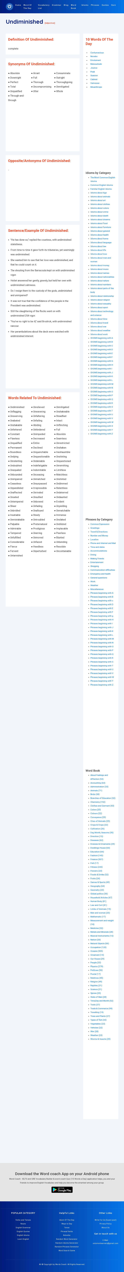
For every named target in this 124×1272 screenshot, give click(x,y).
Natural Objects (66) (99, 943)
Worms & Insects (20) (100, 1039)
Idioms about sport (99, 307)
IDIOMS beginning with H (101, 365)
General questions (98, 577)
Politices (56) (96, 970)
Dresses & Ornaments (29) (102, 844)
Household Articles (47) (101, 897)
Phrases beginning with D (101, 604)
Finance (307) (96, 859)
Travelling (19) (97, 1012)
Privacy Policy (106, 1224)
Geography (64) (97, 886)
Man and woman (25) (100, 913)
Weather (94, 585)
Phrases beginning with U (101, 669)
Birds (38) (95, 794)
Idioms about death (99, 216)
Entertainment (96, 562)
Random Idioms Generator (66, 1243)
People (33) (95, 962)
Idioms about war (98, 326)
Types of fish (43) (98, 1020)
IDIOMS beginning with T (101, 411)
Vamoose (94, 83)
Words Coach (61, 1264)
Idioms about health (99, 235)
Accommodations (98, 551)
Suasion (94, 75)
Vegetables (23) (97, 1024)
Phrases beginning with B (101, 597)
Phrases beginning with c (101, 600)
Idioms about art (98, 200)
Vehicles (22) (96, 1027)
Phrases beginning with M (102, 639)
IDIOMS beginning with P (101, 395)
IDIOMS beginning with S (101, 407)
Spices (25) (95, 993)
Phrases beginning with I (101, 623)
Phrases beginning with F (101, 612)
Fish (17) (94, 863)
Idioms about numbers (100, 284)
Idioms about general (100, 231)
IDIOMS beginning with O (101, 391)
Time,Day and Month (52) (101, 1001)
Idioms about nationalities (102, 277)
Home (18, 5)
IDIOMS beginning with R (101, 403)
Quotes (105, 5)
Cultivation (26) (97, 829)
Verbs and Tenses (23, 1220)
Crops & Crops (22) (99, 825)
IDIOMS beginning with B (101, 342)
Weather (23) (96, 1035)
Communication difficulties (102, 570)
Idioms (85, 5)
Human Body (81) (98, 901)
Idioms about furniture (100, 227)
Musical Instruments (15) (101, 936)
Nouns (23, 1224)
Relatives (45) (96, 978)
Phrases (95, 5)
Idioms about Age (98, 193)
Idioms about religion (100, 300)
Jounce (93, 68)
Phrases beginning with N (101, 642)
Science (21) (96, 989)
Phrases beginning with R (101, 658)
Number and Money (99, 535)
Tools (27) (95, 1004)
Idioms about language (100, 242)
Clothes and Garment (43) (102, 806)
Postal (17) (95, 974)
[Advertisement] (42, 127)
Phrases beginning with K (101, 631)
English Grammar (23, 1228)
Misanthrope (96, 87)
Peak (92, 72)
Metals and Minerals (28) (101, 932)
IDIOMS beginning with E (101, 353)
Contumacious (97, 52)
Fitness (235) (96, 867)
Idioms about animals (100, 196)
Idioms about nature (99, 280)
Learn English (23, 1239)
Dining (93, 554)
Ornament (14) (97, 955)
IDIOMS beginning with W (101, 422)
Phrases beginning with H (101, 619)
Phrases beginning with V (101, 673)
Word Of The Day (27, 6)
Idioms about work (99, 334)
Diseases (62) (96, 840)
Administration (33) (99, 786)
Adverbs (66, 1235)
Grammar (56, 5)
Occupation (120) (98, 947)
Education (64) (97, 852)
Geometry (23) (97, 890)
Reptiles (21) (96, 985)
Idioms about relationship (102, 296)
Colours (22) (96, 813)
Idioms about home (99, 238)
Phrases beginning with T (101, 665)
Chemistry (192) (97, 802)
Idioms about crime (99, 212)
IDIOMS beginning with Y (101, 430)
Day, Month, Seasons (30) (101, 832)
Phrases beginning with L (101, 635)
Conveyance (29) (98, 817)
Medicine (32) (96, 928)
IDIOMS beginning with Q (101, 399)
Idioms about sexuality (100, 303)
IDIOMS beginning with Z (101, 434)
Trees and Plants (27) (100, 1016)
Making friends (97, 558)
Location (94, 539)
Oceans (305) (96, 951)
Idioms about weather (100, 330)
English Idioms (23, 1235)
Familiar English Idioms (101, 189)
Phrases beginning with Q (101, 654)
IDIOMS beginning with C (101, 346)
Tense (67, 1228)
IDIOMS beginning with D (101, 349)
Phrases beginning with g (101, 616)
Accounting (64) (97, 783)
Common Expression (99, 524)
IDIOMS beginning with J (101, 372)
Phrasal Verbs (67, 1231)
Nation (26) (95, 939)
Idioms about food (99, 223)
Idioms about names (99, 273)
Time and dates (97, 547)
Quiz (113, 5)
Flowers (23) (96, 871)
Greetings (94, 528)
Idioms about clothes (100, 204)
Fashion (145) (96, 855)
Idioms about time (98, 319)
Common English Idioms (101, 185)
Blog (66, 5)
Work (92, 581)
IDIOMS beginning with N (101, 388)
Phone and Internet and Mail (103, 543)
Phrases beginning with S (101, 662)
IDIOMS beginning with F (101, 357)
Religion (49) (96, 981)
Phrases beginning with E (101, 608)
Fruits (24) (95, 878)
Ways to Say (67, 1224)
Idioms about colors (99, 208)
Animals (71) (96, 790)
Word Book (73, 6)
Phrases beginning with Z (101, 685)
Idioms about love (98, 254)
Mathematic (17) (98, 916)
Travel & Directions (99, 532)
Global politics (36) (99, 893)
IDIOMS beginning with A (101, 338)
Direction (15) (96, 836)
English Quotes (23, 1231)
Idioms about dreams (100, 219)
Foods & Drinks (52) (99, 874)
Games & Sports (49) (100, 882)
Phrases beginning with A (101, 593)
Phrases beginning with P (101, 650)
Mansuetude (96, 64)
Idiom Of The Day (66, 1220)
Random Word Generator (67, 1239)
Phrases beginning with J (101, 627)
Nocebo (93, 56)
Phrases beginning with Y (101, 681)
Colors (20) (95, 809)
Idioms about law (98, 246)
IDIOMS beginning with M (101, 384)
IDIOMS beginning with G (101, 361)
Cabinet (93, 79)
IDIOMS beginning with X (101, 426)
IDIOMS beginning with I (101, 368)
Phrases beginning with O (101, 646)
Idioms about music (99, 269)
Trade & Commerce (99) (101, 1008)
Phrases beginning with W (102, 677)
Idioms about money (99, 265)
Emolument (95, 60)
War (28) (94, 1031)
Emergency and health (100, 574)
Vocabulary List (44, 6)
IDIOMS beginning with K (101, 376)
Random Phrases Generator (67, 1247)
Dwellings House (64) (100, 848)
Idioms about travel (99, 323)
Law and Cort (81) (98, 905)
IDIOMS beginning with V (101, 418)
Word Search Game (67, 1251)
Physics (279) (96, 966)
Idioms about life (98, 250)
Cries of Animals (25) (100, 821)
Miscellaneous (97, 589)
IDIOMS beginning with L (101, 380)
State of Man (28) (98, 997)
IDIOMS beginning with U (101, 414)
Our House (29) (97, 959)
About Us (105, 1228)
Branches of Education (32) (102, 798)
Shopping (94, 566)
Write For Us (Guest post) (105, 1220)
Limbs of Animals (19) (100, 909)
